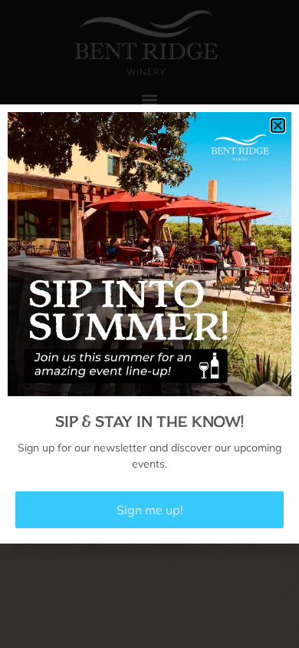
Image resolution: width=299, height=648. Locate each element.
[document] (149, 324)
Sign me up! (150, 509)
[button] (278, 125)
